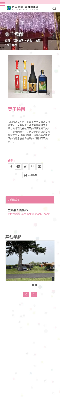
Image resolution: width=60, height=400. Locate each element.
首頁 (7, 40)
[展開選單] (3, 4)
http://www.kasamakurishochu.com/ (29, 214)
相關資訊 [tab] (13, 199)
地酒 (38, 40)
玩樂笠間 (19, 40)
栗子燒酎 (12, 44)
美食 (29, 40)
